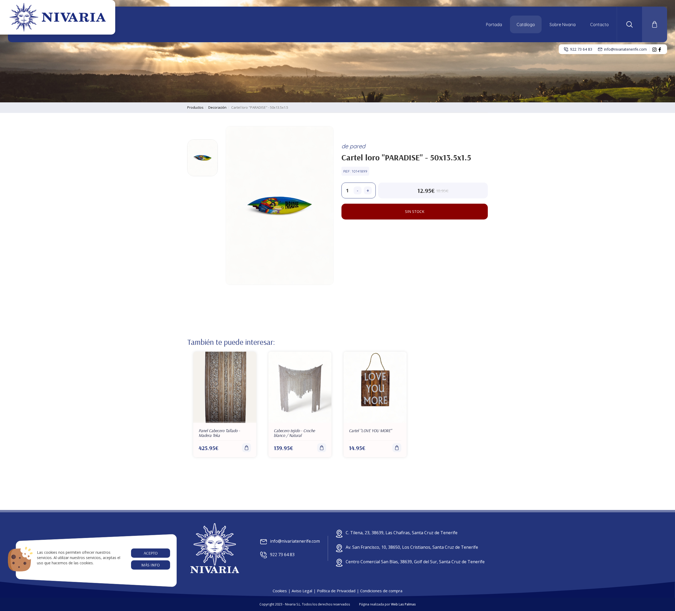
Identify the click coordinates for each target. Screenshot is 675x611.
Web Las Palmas (403, 604)
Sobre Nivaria (562, 24)
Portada (494, 24)
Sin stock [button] (414, 211)
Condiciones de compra (381, 590)
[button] (629, 24)
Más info (150, 564)
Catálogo (526, 24)
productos (195, 107)
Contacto (599, 24)
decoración (217, 107)
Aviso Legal (302, 590)
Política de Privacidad (336, 590)
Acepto (150, 553)
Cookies (280, 590)
